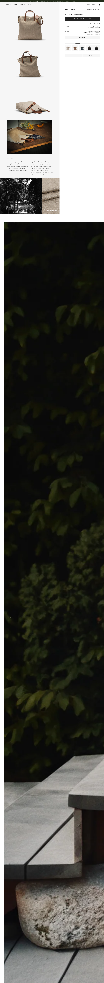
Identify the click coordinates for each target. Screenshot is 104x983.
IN (99, 23)
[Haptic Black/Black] (96, 48)
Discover (22, 4)
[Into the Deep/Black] (89, 48)
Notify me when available (82, 18)
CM (97, 23)
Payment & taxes (74, 55)
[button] (10, 616)
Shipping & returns (92, 55)
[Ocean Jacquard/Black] (82, 48)
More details (82, 37)
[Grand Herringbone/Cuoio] (68, 48)
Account (93, 4)
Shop (15, 4)
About (29, 4)
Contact (88, 4)
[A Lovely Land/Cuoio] (75, 48)
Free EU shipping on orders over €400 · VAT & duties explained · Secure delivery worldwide (52, 1)
